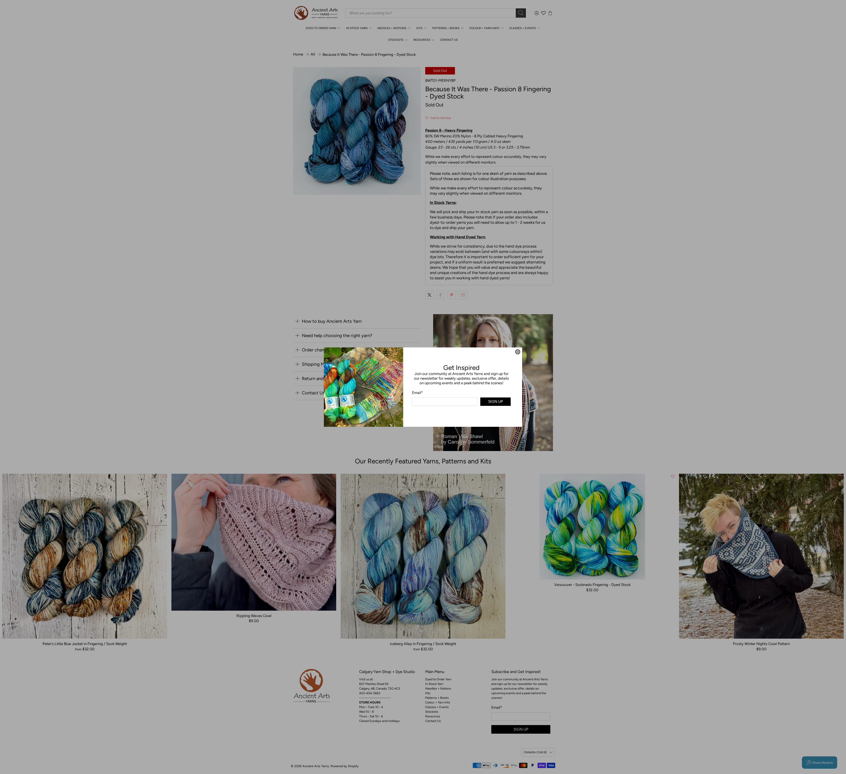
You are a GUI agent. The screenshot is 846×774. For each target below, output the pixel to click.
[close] (518, 352)
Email (417, 392)
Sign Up (495, 401)
